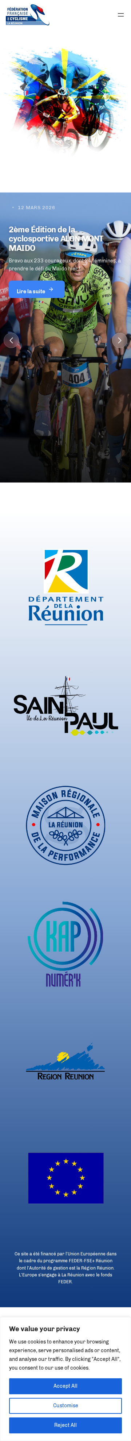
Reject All (65, 1425)
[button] (11, 340)
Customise (65, 1406)
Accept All (65, 1386)
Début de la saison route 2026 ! (65, 230)
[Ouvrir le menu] (120, 15)
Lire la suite (31, 289)
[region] (65, 1379)
